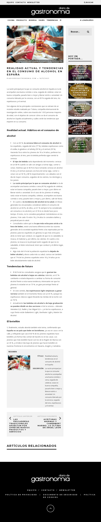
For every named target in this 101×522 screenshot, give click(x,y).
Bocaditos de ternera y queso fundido (80, 107)
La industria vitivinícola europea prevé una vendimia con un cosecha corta (80, 71)
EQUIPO (10, 2)
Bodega (33, 20)
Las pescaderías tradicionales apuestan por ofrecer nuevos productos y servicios (19, 425)
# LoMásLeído (86, 20)
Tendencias (52, 20)
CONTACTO (20, 2)
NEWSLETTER (33, 2)
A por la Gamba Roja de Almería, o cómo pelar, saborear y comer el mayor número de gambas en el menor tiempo (80, 125)
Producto (21, 20)
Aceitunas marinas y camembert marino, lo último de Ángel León (49, 423)
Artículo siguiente (47, 416)
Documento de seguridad (60, 495)
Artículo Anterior (22, 416)
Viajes (42, 20)
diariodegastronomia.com (21, 78)
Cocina (11, 20)
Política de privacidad (21, 495)
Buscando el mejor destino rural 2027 (80, 143)
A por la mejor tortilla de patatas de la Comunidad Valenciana (80, 89)
